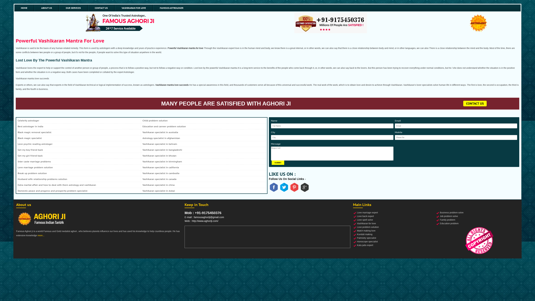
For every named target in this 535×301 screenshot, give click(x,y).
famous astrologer (171, 8)
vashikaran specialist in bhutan (159, 155)
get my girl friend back (30, 155)
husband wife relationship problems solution (42, 179)
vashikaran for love (134, 8)
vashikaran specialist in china (159, 185)
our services (73, 8)
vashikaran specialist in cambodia (161, 173)
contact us (101, 8)
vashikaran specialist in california (161, 167)
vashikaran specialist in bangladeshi (162, 149)
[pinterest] (294, 191)
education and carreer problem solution (164, 126)
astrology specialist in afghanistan (161, 138)
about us (46, 8)
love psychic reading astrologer (35, 144)
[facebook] (274, 191)
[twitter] (284, 191)
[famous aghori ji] (119, 23)
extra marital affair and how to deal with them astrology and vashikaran (57, 185)
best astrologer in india (30, 126)
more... (41, 235)
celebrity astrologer (28, 120)
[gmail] (305, 191)
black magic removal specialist (34, 132)
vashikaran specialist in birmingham (162, 161)
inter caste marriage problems (34, 161)
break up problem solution (32, 173)
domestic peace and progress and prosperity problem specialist (52, 190)
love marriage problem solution (35, 167)
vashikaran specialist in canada (159, 179)
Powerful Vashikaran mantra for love (60, 40)
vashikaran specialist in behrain (160, 144)
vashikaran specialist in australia (160, 132)
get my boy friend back (30, 149)
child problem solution (155, 120)
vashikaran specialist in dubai (159, 190)
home (24, 8)
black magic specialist (30, 138)
